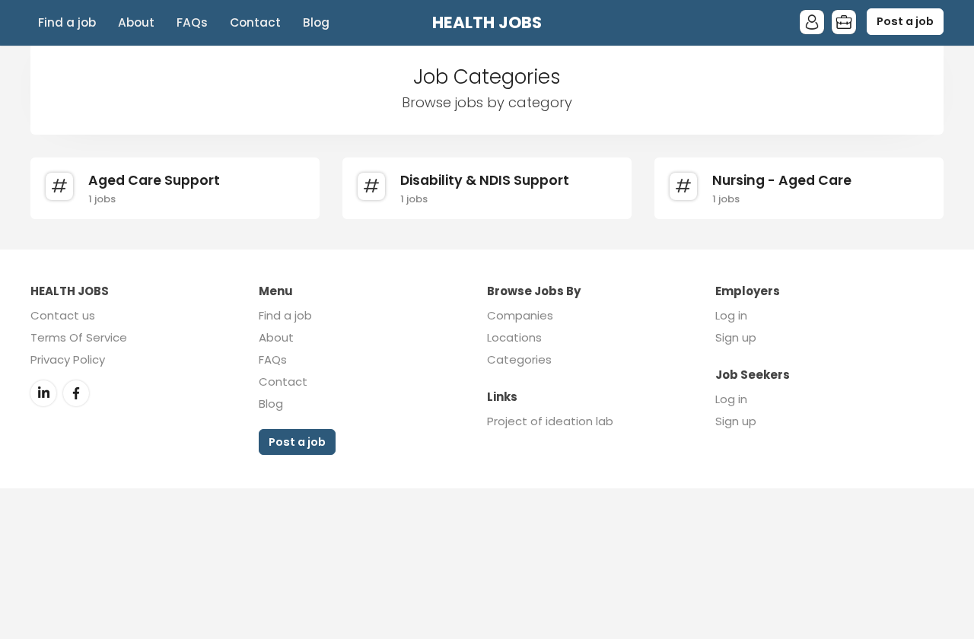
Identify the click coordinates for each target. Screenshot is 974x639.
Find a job (67, 22)
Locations (514, 337)
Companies (520, 315)
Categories (519, 359)
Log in (731, 315)
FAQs (192, 22)
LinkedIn (43, 393)
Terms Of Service (78, 337)
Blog (316, 22)
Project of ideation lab (550, 421)
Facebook (76, 393)
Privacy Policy (67, 359)
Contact (255, 22)
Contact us (62, 315)
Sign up (735, 337)
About (136, 22)
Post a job (905, 21)
